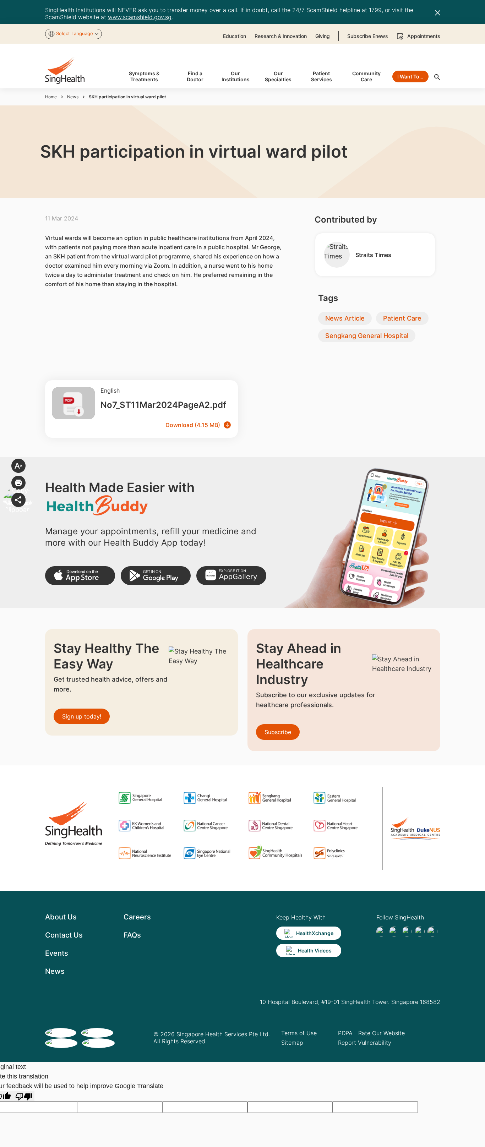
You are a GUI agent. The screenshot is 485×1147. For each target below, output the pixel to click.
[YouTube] (432, 931)
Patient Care (402, 318)
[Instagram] (420, 931)
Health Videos (315, 950)
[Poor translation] (23, 1096)
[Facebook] (381, 931)
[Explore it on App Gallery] (231, 575)
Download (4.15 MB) (192, 424)
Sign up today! (81, 716)
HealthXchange (314, 933)
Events (56, 953)
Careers (137, 917)
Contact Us (64, 935)
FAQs (132, 935)
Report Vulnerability (364, 1042)
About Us (61, 917)
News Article (345, 318)
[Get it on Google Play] (156, 575)
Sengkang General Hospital (366, 335)
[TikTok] (394, 931)
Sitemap (292, 1042)
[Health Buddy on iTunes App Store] (80, 575)
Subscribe (278, 732)
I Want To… (410, 76)
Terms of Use (299, 1033)
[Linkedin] (407, 931)
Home (51, 96)
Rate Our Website (381, 1033)
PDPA (345, 1033)
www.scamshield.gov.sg (139, 17)
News (72, 96)
